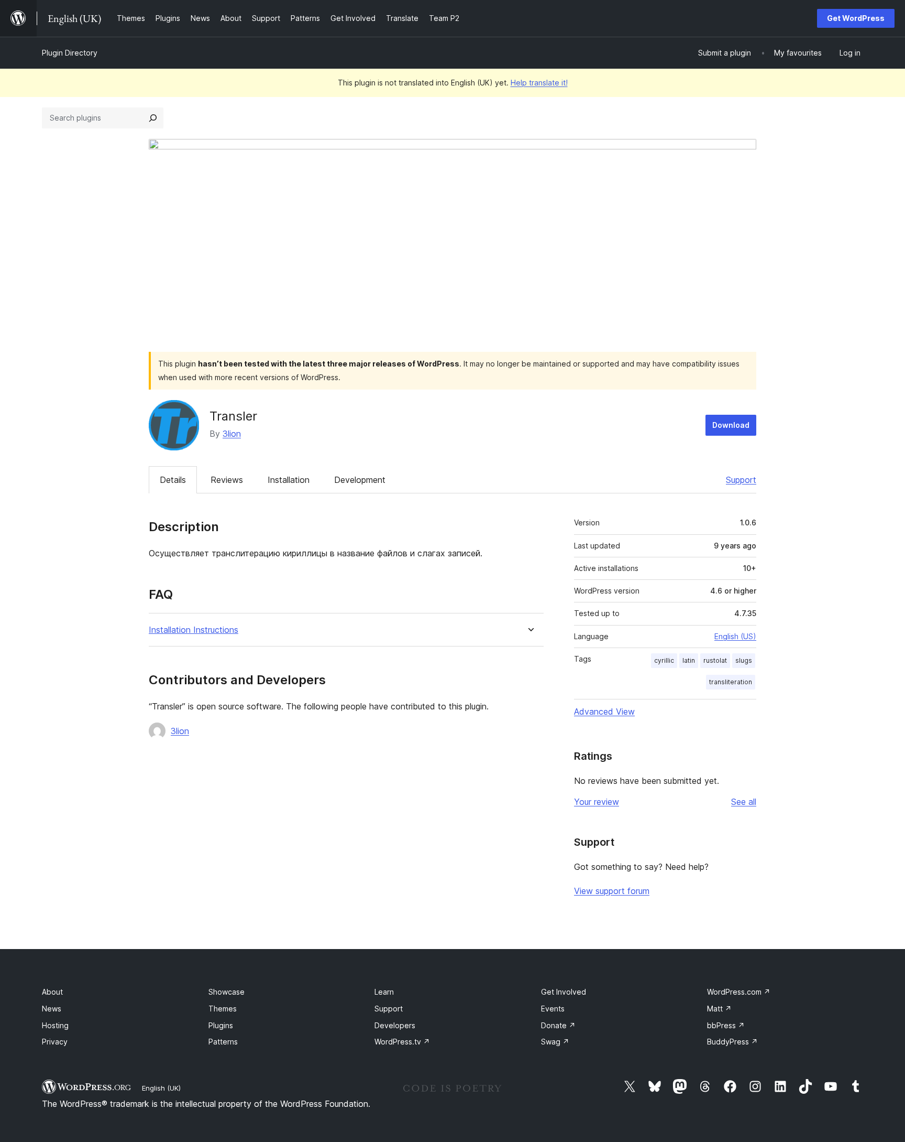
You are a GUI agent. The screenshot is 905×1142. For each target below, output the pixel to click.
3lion (232, 433)
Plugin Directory (69, 52)
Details (173, 480)
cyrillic (664, 660)
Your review (596, 801)
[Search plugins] (152, 117)
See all (743, 801)
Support (741, 480)
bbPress (726, 1025)
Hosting (55, 1025)
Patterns (223, 1041)
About (52, 991)
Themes (222, 1008)
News (51, 1008)
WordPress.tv (402, 1041)
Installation (289, 480)
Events (553, 1008)
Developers (394, 1025)
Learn (384, 991)
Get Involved (563, 991)
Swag (555, 1041)
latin (688, 660)
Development (359, 480)
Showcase (226, 991)
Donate (558, 1025)
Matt (719, 1008)
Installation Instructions (193, 630)
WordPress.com (738, 991)
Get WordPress (856, 18)
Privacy (55, 1041)
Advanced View (604, 711)
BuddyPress (732, 1041)
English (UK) (161, 1088)
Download (730, 425)
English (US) (735, 636)
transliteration (730, 682)
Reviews (227, 480)
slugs (743, 660)
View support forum (611, 891)
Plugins (220, 1025)
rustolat (715, 660)
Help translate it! (539, 82)
